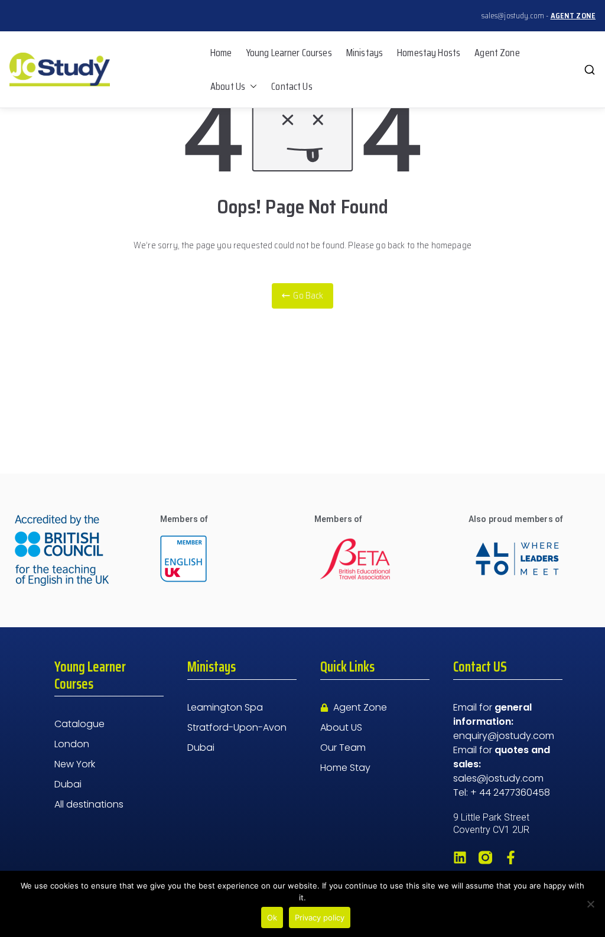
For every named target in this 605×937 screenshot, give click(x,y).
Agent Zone (497, 52)
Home (221, 52)
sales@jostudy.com (513, 15)
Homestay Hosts (428, 52)
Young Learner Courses (289, 52)
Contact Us (292, 86)
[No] (590, 904)
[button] (251, 86)
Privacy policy (319, 917)
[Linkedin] (460, 857)
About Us (227, 86)
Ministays (364, 52)
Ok (272, 917)
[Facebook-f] (511, 857)
